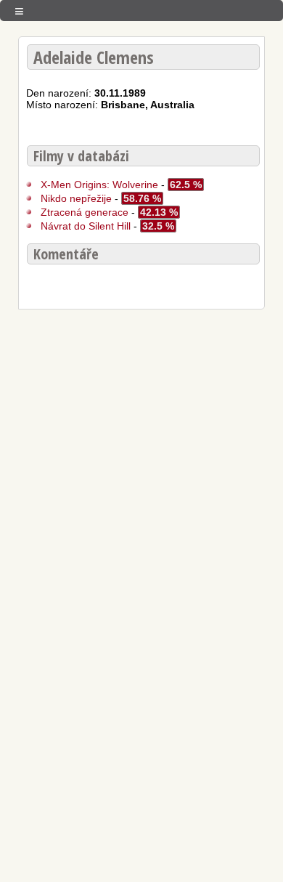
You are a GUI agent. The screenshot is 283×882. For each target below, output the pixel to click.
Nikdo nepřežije (76, 198)
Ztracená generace (84, 212)
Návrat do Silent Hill (87, 226)
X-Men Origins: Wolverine (101, 184)
